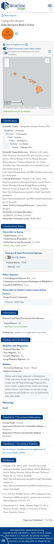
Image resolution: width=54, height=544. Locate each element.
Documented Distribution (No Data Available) (23, 53)
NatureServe (23, 533)
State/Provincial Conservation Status (24, 48)
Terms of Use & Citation (41, 533)
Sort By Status (19, 257)
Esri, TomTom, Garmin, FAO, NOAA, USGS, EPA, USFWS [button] (20, 108)
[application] (27, 83)
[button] (7, 61)
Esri (49, 108)
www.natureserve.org (35, 530)
